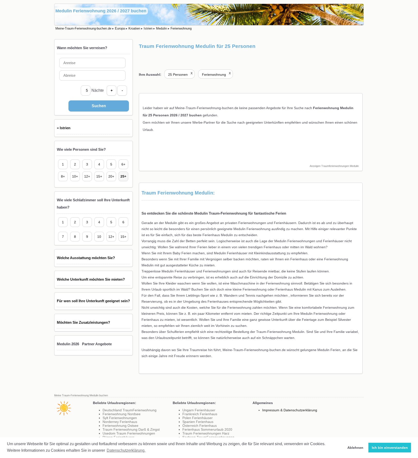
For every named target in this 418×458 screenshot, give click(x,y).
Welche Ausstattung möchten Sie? (86, 258)
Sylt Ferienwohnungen (120, 418)
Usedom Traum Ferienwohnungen (129, 433)
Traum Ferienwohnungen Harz (205, 433)
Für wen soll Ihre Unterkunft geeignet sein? (93, 301)
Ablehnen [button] (355, 448)
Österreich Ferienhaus (199, 426)
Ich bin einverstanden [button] (390, 448)
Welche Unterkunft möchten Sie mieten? (91, 279)
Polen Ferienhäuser (197, 418)
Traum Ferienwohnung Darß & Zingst (131, 429)
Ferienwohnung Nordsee (122, 414)
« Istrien (63, 128)
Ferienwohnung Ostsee (120, 426)
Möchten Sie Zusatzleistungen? (83, 322)
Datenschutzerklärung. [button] (126, 450)
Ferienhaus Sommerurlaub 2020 (207, 429)
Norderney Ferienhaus (120, 422)
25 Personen (180, 74)
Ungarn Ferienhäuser (198, 410)
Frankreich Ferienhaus (199, 414)
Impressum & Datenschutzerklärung (289, 410)
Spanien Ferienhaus (197, 422)
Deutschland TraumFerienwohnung (130, 410)
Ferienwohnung (216, 74)
